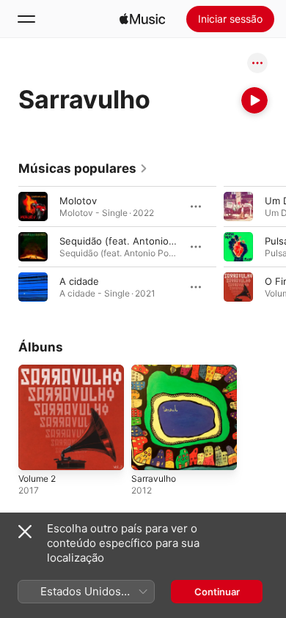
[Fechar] (25, 531)
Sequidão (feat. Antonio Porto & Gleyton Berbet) (170, 241)
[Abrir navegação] (26, 19)
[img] (142, 19)
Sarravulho (153, 478)
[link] (83, 168)
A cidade (79, 281)
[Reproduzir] (254, 100)
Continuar (217, 591)
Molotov (78, 200)
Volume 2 (37, 478)
